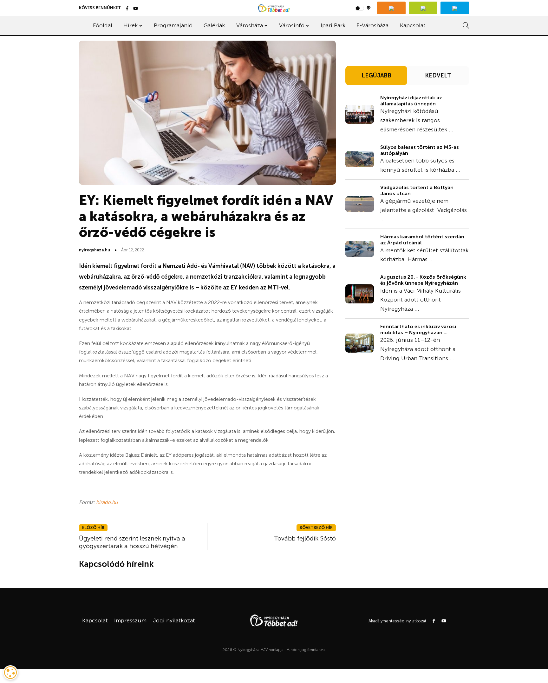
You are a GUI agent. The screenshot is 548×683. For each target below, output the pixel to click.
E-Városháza (372, 25)
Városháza (249, 25)
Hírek (130, 25)
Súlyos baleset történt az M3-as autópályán (419, 150)
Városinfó (291, 25)
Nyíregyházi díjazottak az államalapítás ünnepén (411, 101)
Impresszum (130, 620)
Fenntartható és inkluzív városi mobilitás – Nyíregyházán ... (418, 329)
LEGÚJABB (376, 75)
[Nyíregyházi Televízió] (391, 8)
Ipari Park (333, 25)
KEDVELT (438, 75)
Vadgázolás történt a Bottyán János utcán (416, 190)
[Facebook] (127, 8)
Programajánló (173, 25)
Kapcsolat (413, 25)
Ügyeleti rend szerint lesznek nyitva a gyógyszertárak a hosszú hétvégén (132, 542)
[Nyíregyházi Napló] (423, 8)
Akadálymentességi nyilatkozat (397, 621)
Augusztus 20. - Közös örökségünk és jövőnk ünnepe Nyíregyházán (423, 280)
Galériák (214, 25)
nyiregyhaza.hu (94, 250)
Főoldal (102, 25)
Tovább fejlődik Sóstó (305, 538)
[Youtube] (135, 8)
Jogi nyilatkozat (174, 620)
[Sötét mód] (363, 8)
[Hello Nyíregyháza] (454, 8)
